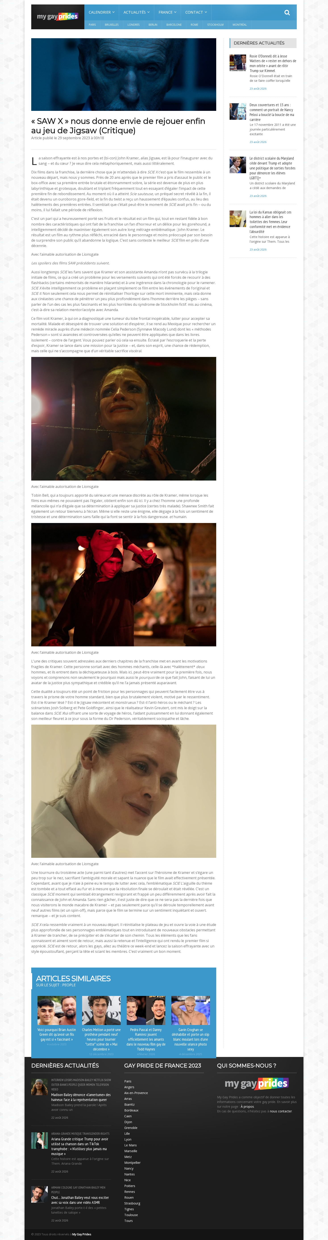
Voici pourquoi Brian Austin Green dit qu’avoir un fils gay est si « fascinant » (56, 1034)
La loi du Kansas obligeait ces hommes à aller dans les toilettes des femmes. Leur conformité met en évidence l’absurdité (270, 221)
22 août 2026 (59, 1118)
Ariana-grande (61, 1134)
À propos (247, 1106)
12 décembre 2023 (101, 1054)
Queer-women (86, 1085)
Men (102, 1187)
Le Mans (130, 1145)
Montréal (240, 25)
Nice (127, 1180)
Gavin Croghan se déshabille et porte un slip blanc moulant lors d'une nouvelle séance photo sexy (190, 1039)
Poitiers (129, 1186)
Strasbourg (132, 1203)
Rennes (129, 1191)
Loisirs (68, 1080)
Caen (128, 1116)
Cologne (66, 1187)
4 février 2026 (146, 1054)
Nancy (128, 1168)
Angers (129, 1087)
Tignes (129, 1209)
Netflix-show (102, 1080)
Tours (128, 1221)
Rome (194, 25)
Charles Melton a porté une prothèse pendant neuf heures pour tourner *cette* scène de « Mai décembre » (101, 1039)
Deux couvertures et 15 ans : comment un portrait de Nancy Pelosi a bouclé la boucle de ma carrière (272, 112)
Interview (57, 1080)
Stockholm (215, 25)
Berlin (153, 25)
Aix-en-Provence (136, 1093)
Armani (55, 1187)
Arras (128, 1099)
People (73, 1085)
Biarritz (129, 1104)
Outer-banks (59, 1085)
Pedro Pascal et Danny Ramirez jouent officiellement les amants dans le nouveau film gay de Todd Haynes (146, 1039)
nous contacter (281, 1111)
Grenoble (130, 1128)
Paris (92, 25)
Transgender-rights (95, 1134)
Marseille (130, 1151)
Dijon (128, 1122)
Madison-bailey (83, 1080)
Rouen (129, 1197)
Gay (75, 1187)
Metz (128, 1157)
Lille (127, 1133)
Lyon (127, 1139)
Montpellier (132, 1162)
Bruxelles (111, 25)
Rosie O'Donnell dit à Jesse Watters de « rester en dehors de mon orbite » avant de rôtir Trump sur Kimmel (273, 63)
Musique (76, 1134)
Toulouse (131, 1215)
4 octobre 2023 (56, 1044)
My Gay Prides (81, 1234)
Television (102, 1085)
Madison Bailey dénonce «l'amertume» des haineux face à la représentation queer (81, 1097)
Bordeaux (131, 1110)
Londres (133, 25)
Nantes (129, 1174)
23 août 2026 (258, 89)
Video (54, 1089)
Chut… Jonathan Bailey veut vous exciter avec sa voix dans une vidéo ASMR (80, 1200)
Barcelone (174, 25)
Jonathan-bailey (89, 1187)
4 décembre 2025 (190, 1054)
